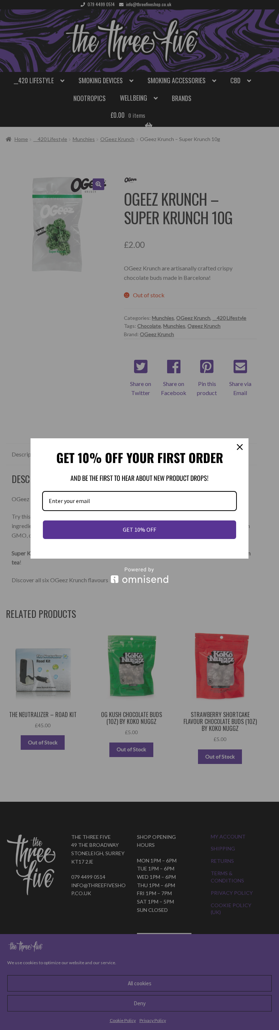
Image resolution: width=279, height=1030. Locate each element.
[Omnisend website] (139, 575)
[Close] (239, 447)
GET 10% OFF (139, 529)
